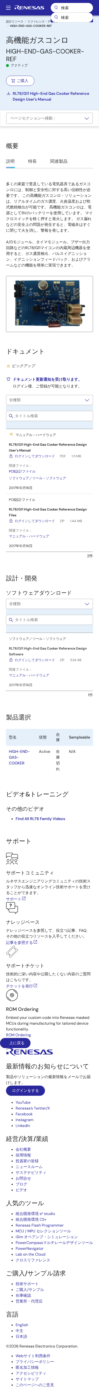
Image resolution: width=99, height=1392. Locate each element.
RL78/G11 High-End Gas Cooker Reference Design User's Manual (51, 96)
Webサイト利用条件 (33, 1355)
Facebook (24, 1114)
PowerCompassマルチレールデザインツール (54, 1242)
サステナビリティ (31, 1172)
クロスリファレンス (33, 1260)
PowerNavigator (29, 1248)
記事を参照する (19, 942)
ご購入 (22, 80)
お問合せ (23, 1178)
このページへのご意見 (35, 1384)
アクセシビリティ (31, 1373)
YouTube (23, 1102)
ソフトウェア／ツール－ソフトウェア (37, 478)
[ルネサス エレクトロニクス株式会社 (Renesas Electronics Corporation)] (29, 7)
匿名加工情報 (27, 1367)
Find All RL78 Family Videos (40, 818)
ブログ (21, 1184)
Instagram (24, 1119)
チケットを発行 (19, 986)
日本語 (21, 1336)
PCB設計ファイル (22, 471)
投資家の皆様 (27, 1160)
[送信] (56, 17)
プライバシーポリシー (35, 1361)
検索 (72, 7)
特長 (32, 161)
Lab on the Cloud (30, 1254)
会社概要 (23, 1149)
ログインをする (25, 1090)
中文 (19, 1330)
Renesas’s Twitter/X (33, 1108)
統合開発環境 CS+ (31, 1219)
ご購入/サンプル (30, 1289)
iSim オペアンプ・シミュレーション (47, 1236)
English (22, 1324)
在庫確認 (23, 1295)
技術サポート (27, 1283)
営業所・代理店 (29, 1301)
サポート (13, 899)
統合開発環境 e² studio (35, 1213)
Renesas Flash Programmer (40, 1225)
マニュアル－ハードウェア (29, 536)
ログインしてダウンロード (35, 456)
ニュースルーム (29, 1166)
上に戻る (16, 1042)
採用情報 (23, 1155)
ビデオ (21, 1189)
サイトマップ (27, 1379)
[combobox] (72, 17)
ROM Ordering (18, 1034)
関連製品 (59, 161)
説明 (10, 161)
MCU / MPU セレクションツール (43, 1231)
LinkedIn (23, 1125)
